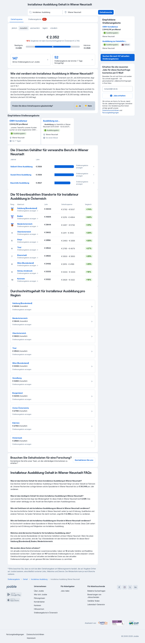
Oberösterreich (24, 232)
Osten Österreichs (20, 408)
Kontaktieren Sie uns (84, 460)
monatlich (23, 28)
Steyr (19, 239)
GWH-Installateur (18, 121)
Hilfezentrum (39, 609)
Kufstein (21, 279)
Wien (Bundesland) (25, 263)
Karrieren (37, 605)
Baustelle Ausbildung (19, 183)
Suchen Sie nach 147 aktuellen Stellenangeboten (116, 57)
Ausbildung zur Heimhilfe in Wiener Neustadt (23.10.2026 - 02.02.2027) (54, 121)
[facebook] (119, 587)
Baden (20, 216)
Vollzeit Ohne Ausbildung (21, 166)
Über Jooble (39, 591)
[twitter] (130, 587)
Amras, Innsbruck (24, 271)
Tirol (19, 247)
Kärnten (15, 423)
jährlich (14, 28)
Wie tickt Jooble (40, 594)
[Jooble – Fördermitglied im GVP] (134, 623)
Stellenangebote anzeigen (82, 166)
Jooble (136, 636)
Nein (88, 106)
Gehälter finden (93, 601)
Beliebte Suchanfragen (96, 591)
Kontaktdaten (39, 602)
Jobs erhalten (119, 96)
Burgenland (17, 393)
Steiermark (17, 438)
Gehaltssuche (106, 12)
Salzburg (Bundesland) (27, 208)
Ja (78, 106)
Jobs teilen (65, 591)
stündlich (53, 28)
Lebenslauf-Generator (96, 604)
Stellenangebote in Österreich (46, 612)
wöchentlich (35, 28)
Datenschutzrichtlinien (110, 110)
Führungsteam (39, 598)
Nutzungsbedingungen (110, 113)
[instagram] (124, 587)
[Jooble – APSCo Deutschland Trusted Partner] (103, 623)
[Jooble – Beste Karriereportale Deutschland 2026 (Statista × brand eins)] (118, 623)
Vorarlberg (17, 378)
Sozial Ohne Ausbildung (20, 175)
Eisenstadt (22, 255)
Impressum (31, 638)
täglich (45, 28)
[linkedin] (135, 587)
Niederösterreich (24, 224)
